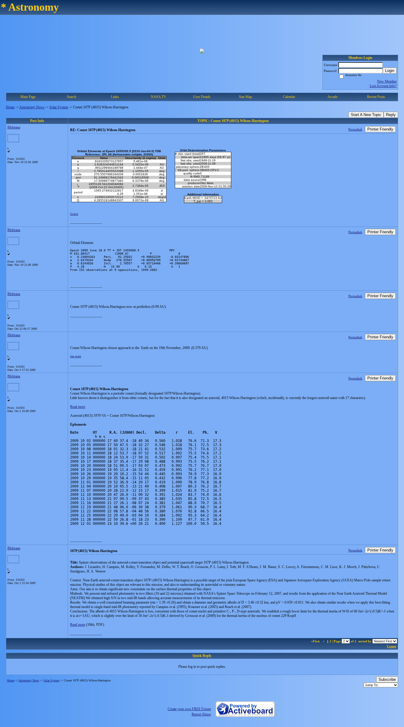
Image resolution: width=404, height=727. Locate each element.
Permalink (355, 129)
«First (316, 641)
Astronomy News (31, 107)
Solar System (58, 107)
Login (389, 70)
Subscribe (387, 679)
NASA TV (158, 97)
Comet (391, 646)
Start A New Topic (366, 114)
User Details (202, 97)
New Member (387, 81)
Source (74, 213)
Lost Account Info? (383, 86)
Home (10, 107)
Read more (77, 407)
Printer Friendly (380, 129)
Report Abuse (201, 714)
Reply (391, 114)
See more (75, 356)
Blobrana (13, 127)
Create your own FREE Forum (189, 709)
